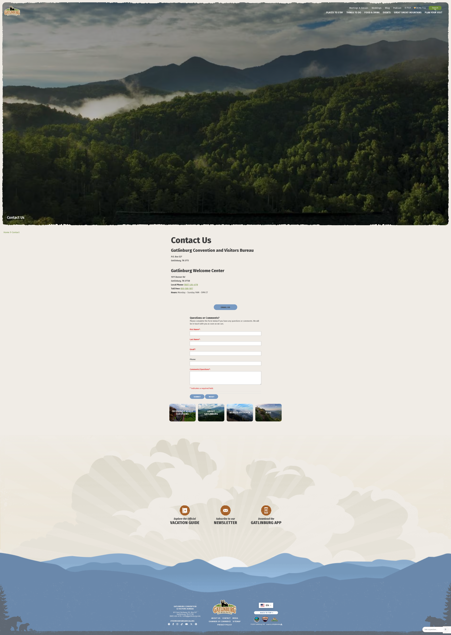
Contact (16, 232)
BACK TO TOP (266, 613)
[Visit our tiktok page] (182, 624)
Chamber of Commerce (220, 621)
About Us (215, 618)
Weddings (377, 8)
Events (387, 12)
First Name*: (195, 329)
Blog (387, 8)
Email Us (225, 307)
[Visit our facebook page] (173, 624)
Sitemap (237, 621)
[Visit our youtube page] (186, 624)
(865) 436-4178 (191, 284)
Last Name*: (195, 339)
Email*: (193, 349)
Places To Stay (334, 12)
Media (235, 618)
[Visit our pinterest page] (196, 624)
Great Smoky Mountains (408, 12)
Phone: (193, 359)
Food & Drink (372, 12)
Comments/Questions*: (200, 369)
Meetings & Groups (358, 8)
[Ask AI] (445, 629)
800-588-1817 (187, 288)
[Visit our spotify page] (169, 624)
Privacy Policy (224, 625)
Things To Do (353, 12)
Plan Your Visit (433, 12)
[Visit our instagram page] (177, 624)
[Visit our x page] (191, 624)
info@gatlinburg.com (191, 616)
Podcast (397, 8)
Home (7, 232)
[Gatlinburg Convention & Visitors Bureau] (12, 11)
